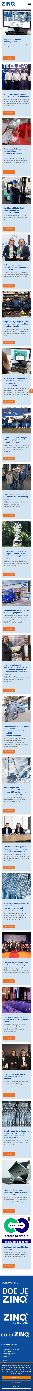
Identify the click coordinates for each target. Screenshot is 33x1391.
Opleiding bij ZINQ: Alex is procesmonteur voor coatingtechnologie (14, 210)
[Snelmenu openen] (31, 391)
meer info (10, 58)
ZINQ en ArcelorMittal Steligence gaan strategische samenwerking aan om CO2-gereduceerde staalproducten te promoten (16, 669)
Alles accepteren (16, 1377)
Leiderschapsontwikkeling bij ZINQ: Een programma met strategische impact (15, 440)
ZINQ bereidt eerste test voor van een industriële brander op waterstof (16, 497)
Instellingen (16, 1386)
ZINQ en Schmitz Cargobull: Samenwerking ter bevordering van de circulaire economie (16, 849)
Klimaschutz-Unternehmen (11, 1349)
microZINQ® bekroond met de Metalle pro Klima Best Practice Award (16, 1019)
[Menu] (28, 3)
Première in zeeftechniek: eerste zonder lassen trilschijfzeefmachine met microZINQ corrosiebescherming (16, 731)
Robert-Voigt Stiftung (9, 1354)
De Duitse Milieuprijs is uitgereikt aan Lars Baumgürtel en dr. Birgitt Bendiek (16, 267)
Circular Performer (8, 1351)
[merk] (13, 3)
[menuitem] (28, 3)
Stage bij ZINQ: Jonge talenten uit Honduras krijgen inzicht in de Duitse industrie (16, 324)
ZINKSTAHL (6, 1356)
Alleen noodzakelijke (16, 1382)
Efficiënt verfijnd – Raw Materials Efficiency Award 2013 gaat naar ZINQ (16, 1192)
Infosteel (5, 1360)
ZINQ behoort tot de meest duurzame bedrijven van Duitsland (14, 1076)
